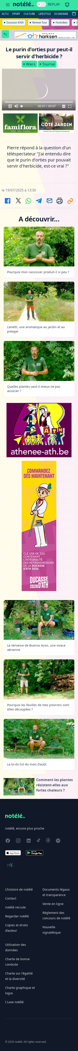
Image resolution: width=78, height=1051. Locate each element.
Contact (10, 898)
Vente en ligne (52, 904)
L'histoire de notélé (19, 889)
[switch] (41, 4)
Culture (29, 14)
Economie (61, 14)
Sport (16, 14)
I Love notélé (14, 1002)
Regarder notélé (17, 916)
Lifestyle (45, 14)
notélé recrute (15, 907)
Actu (5, 14)
